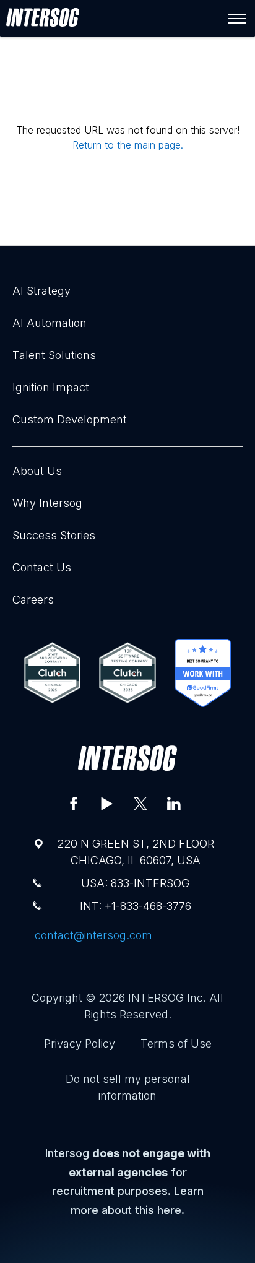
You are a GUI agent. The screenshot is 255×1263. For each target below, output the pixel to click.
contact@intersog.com (93, 935)
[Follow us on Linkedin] (174, 803)
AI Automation (49, 322)
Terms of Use (176, 1043)
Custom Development (69, 419)
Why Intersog (47, 503)
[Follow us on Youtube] (107, 803)
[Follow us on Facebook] (73, 803)
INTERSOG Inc (165, 997)
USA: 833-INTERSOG (135, 883)
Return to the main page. (127, 145)
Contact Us (41, 567)
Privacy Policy (79, 1043)
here (169, 1210)
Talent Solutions (54, 355)
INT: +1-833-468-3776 (135, 906)
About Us (37, 470)
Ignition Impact (50, 387)
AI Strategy (41, 290)
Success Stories (53, 535)
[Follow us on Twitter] (140, 803)
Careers (33, 599)
